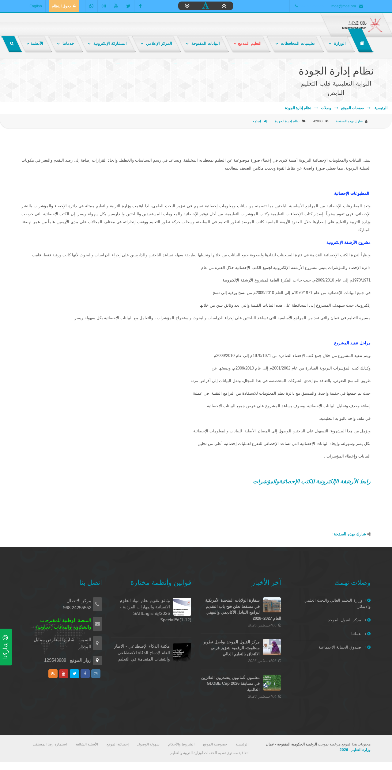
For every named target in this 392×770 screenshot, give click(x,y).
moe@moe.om (343, 6)
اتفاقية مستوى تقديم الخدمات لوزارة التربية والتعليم (209, 753)
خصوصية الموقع (215, 744)
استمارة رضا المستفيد (50, 744)
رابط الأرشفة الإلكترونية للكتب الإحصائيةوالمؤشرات (312, 481)
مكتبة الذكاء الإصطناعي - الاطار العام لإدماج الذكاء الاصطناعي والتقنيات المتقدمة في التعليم (142, 652)
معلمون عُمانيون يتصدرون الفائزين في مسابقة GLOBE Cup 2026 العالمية (230, 683)
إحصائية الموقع (118, 744)
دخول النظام (61, 6)
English (35, 6)
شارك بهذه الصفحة (349, 121)
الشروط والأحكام (181, 744)
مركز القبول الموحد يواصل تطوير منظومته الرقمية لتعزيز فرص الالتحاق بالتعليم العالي (231, 648)
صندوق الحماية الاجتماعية (340, 647)
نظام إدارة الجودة (298, 108)
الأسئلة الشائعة (86, 744)
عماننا (356, 633)
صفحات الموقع (352, 108)
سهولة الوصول (148, 744)
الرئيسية (380, 108)
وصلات (326, 108)
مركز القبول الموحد (345, 620)
